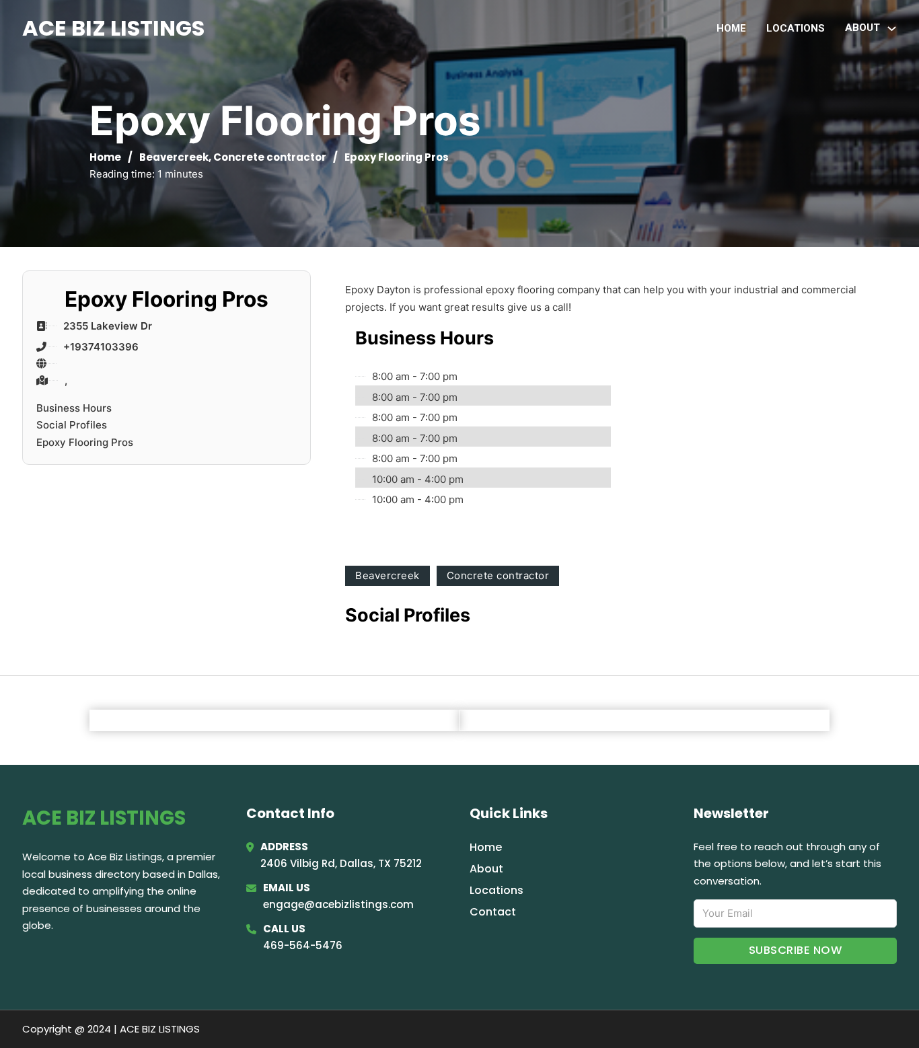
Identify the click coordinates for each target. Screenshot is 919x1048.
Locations (795, 28)
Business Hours (74, 408)
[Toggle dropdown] (892, 29)
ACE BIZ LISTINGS (113, 28)
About (486, 868)
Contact (493, 912)
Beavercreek (174, 157)
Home (731, 28)
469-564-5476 (302, 945)
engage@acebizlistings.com (338, 904)
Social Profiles (71, 424)
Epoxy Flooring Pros (84, 442)
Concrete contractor (269, 157)
